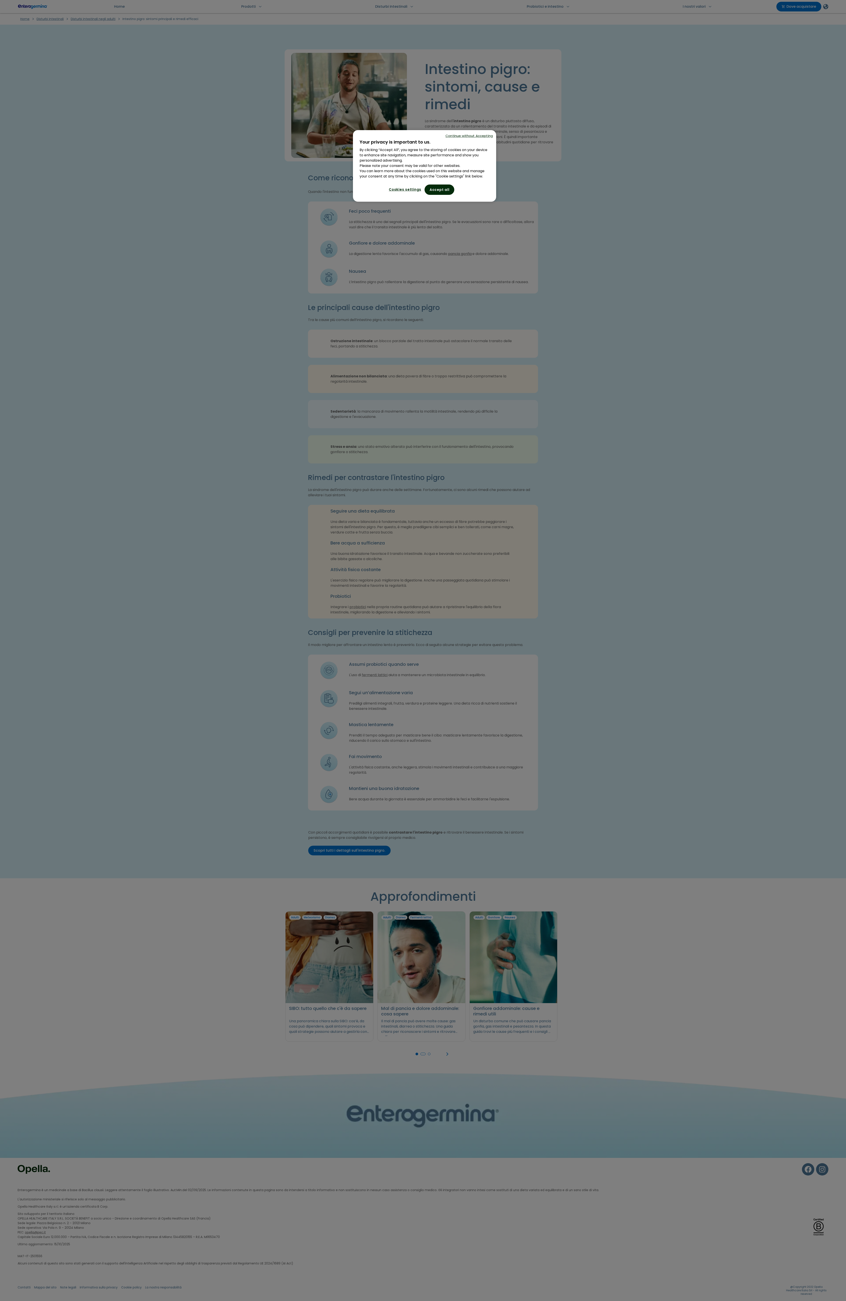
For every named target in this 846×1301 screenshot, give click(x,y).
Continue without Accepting (469, 135)
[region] (424, 166)
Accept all (439, 189)
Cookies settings (405, 189)
